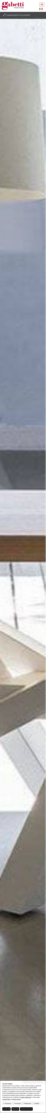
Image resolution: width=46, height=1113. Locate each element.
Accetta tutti (6, 1109)
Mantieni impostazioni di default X (34, 1082)
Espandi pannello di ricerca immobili (18, 15)
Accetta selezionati (26, 1109)
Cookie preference (25, 1097)
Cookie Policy (6, 1099)
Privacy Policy (16, 1099)
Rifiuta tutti (15, 1109)
